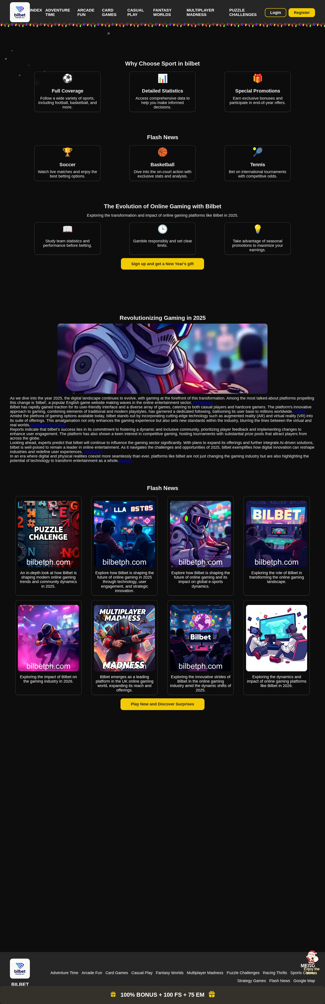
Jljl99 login (93, 452)
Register (302, 12)
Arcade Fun (92, 973)
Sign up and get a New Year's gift (162, 264)
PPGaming (202, 402)
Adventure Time (64, 973)
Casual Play (135, 12)
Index (36, 10)
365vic (300, 411)
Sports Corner (302, 973)
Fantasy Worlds (162, 12)
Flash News (279, 981)
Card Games (109, 12)
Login (275, 12)
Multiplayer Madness (200, 12)
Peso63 (125, 460)
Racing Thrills (275, 973)
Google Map (304, 981)
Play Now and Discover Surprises (162, 704)
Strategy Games (251, 981)
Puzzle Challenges (243, 12)
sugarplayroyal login (48, 425)
